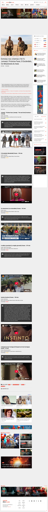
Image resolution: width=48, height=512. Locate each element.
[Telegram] (34, 2)
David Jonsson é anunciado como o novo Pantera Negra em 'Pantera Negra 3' (39, 15)
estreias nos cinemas (7, 56)
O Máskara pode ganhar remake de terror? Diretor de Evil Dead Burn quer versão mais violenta (40, 161)
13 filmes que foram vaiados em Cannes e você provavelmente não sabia (8, 493)
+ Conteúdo (37, 4)
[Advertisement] (24, 26)
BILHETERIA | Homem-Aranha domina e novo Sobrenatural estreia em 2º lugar (41, 81)
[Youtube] (37, 2)
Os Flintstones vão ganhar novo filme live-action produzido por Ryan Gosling (41, 59)
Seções (12, 4)
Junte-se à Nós (23, 506)
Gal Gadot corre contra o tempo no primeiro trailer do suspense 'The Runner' (26, 453)
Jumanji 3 (17, 56)
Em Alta (32, 4)
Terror (3, 462)
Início (1, 56)
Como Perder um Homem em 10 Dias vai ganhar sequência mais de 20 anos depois (41, 54)
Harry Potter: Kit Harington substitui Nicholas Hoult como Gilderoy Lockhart (41, 76)
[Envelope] (40, 501)
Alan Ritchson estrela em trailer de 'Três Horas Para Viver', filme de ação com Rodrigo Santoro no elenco (25, 437)
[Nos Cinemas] (40, 113)
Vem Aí (19, 502)
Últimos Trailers (6, 433)
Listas (3, 486)
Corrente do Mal (37, 167)
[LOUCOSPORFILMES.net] (10, 2)
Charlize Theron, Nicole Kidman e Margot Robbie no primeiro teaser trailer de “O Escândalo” (17, 93)
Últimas (36, 50)
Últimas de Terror (38, 144)
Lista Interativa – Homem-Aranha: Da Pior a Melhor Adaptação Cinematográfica (23, 493)
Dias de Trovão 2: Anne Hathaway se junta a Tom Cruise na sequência (41, 70)
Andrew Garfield (24, 443)
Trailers (27, 4)
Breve (8, 4)
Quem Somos (19, 505)
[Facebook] (36, 2)
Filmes (17, 4)
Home (4, 4)
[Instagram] (39, 2)
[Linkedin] (42, 2)
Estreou (22, 4)
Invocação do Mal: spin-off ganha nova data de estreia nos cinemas (40, 153)
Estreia (13, 56)
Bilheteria (23, 502)
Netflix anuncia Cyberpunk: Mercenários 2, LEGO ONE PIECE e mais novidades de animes (9, 444)
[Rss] (40, 2)
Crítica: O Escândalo (5, 89)
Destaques (4, 7)
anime (3, 440)
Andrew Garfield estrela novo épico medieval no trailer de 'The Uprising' (25, 445)
